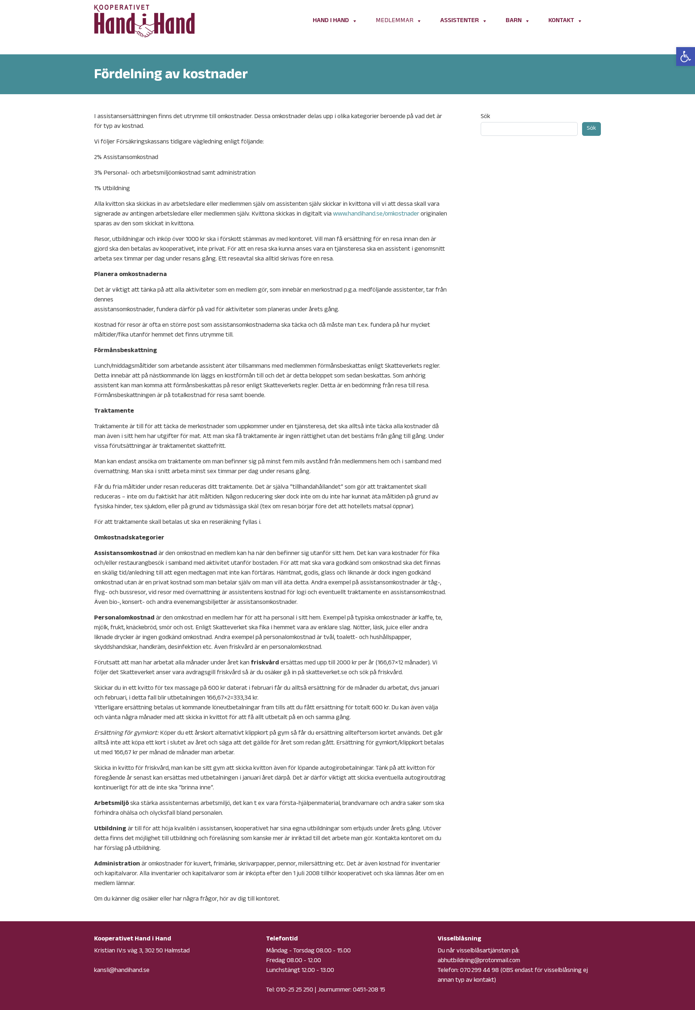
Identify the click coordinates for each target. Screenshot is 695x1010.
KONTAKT (561, 21)
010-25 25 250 (294, 990)
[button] (685, 56)
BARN (514, 21)
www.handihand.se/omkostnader (376, 214)
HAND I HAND (331, 21)
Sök (485, 117)
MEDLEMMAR (394, 21)
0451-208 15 (369, 990)
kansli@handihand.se (121, 970)
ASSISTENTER (459, 21)
